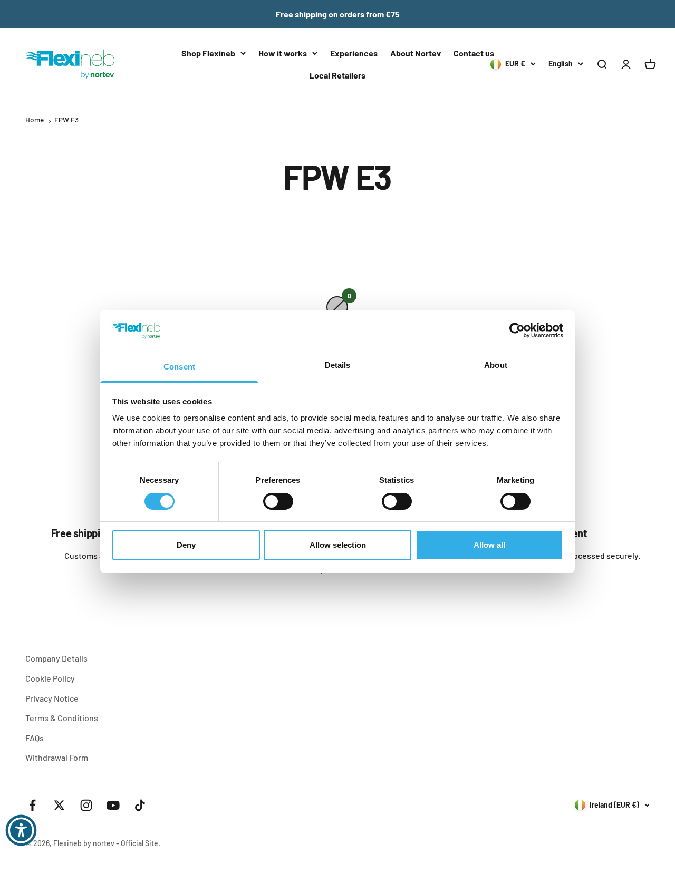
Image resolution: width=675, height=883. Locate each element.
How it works (282, 53)
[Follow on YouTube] (113, 805)
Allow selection (338, 544)
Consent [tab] (179, 366)
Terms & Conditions (61, 718)
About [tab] (495, 365)
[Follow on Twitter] (59, 805)
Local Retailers (337, 75)
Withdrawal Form (56, 757)
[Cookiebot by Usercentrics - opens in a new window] (517, 330)
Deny (186, 544)
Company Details (56, 658)
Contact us (474, 53)
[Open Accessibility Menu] (21, 830)
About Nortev (415, 53)
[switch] (278, 501)
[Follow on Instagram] (86, 805)
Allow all (489, 544)
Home (34, 119)
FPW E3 (66, 119)
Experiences (354, 53)
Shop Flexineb (208, 53)
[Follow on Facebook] (32, 805)
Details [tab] (338, 365)
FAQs (34, 738)
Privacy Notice (52, 698)
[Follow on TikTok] (140, 805)
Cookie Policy (50, 678)
